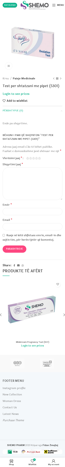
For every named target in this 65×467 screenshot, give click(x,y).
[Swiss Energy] (47, 363)
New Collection (12, 394)
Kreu (6, 78)
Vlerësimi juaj (12, 158)
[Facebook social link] (14, 265)
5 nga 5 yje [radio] (39, 158)
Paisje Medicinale (24, 78)
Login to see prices (16, 94)
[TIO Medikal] (17, 363)
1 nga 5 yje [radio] (27, 158)
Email (7, 220)
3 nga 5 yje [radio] (33, 158)
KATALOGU (9, 5)
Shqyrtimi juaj (13, 164)
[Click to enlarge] (8, 65)
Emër (7, 205)
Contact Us (10, 407)
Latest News (11, 414)
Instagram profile (14, 388)
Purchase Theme (13, 420)
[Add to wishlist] (58, 284)
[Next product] (60, 78)
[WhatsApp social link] (23, 265)
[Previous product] (53, 78)
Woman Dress (12, 401)
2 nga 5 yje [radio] (30, 158)
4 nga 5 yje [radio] (36, 158)
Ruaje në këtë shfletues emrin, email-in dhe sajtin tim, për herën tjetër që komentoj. (32, 237)
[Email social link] (18, 265)
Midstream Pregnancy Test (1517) (32, 342)
